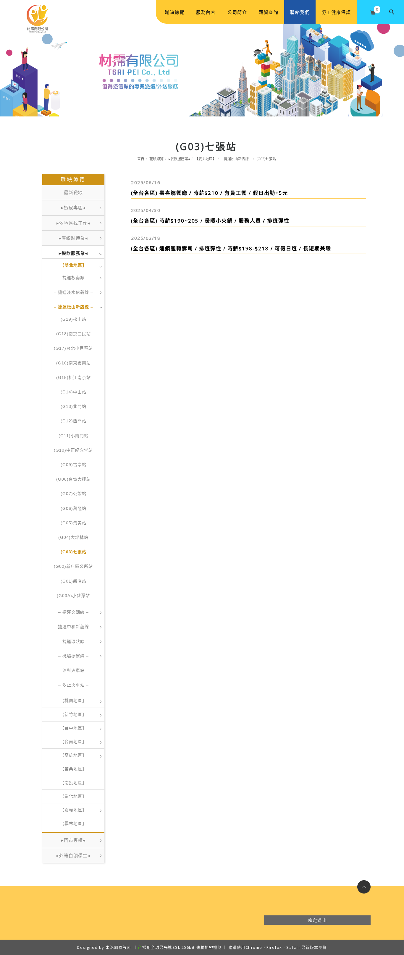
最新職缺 (73, 192)
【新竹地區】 (73, 714)
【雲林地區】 (73, 823)
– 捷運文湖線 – (73, 612)
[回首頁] (40, 12)
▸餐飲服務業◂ (179, 158)
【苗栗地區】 (73, 768)
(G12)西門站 (73, 421)
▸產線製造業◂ (73, 238)
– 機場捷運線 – (73, 656)
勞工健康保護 (336, 12)
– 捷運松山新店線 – (236, 158)
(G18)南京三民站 (73, 333)
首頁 (140, 158)
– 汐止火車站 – (73, 684)
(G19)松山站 (73, 319)
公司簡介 (237, 12)
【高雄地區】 (73, 755)
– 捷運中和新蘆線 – (73, 626)
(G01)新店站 (73, 581)
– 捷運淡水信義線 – (73, 292)
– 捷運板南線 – (73, 277)
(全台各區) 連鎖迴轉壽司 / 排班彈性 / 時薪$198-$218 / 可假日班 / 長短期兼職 (231, 248)
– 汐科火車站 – (73, 670)
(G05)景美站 (73, 523)
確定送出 (317, 920)
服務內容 (206, 12)
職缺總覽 (174, 12)
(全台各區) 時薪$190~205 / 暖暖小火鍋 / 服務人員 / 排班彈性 (210, 220)
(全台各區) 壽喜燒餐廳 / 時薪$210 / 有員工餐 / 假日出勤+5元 (209, 192)
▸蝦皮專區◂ (73, 207)
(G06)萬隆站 (73, 508)
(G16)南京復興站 (73, 363)
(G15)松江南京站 (73, 377)
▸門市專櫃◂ (73, 840)
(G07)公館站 (73, 493)
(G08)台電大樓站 (73, 479)
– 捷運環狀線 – (73, 641)
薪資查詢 (268, 12)
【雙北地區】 (205, 158)
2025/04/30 (145, 210)
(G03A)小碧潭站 (73, 595)
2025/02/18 (145, 238)
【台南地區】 (73, 741)
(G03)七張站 (266, 158)
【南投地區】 (73, 782)
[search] (392, 12)
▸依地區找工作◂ (73, 223)
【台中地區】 (73, 728)
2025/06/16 (145, 182)
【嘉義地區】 (73, 810)
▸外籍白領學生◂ (73, 855)
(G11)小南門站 (73, 435)
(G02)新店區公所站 (73, 566)
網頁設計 (122, 947)
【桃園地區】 (73, 700)
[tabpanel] (202, 70)
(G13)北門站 (73, 406)
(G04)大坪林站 (73, 537)
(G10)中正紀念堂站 (73, 450)
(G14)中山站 (73, 392)
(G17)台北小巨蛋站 (73, 348)
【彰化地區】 (73, 796)
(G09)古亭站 (73, 464)
